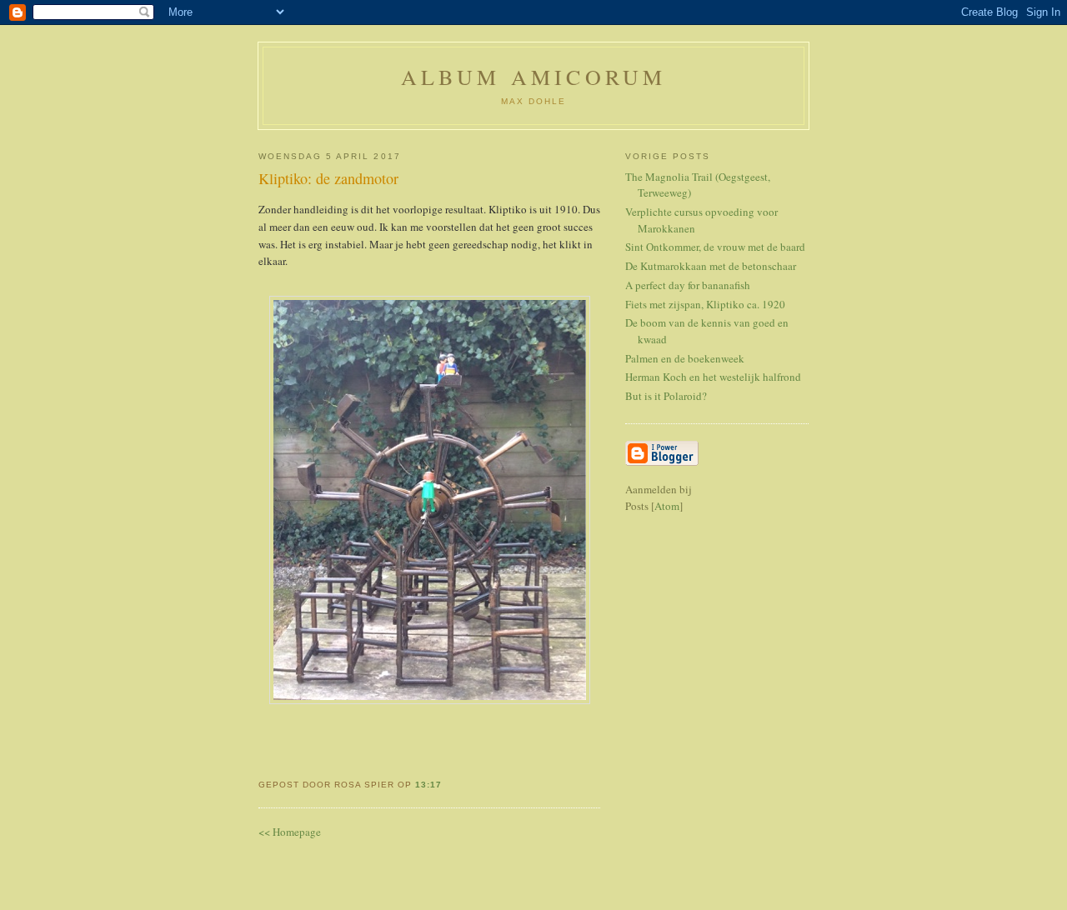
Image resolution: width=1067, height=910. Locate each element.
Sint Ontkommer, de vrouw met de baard (715, 246)
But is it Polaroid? (666, 395)
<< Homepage (289, 831)
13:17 (428, 784)
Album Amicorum (534, 76)
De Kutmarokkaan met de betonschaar (710, 265)
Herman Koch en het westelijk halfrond (713, 376)
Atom (666, 505)
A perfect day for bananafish (687, 285)
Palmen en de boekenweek (684, 358)
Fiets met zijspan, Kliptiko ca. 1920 (705, 304)
